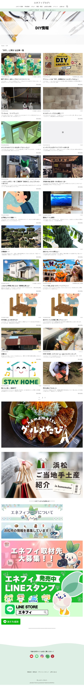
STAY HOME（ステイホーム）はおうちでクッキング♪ (59, 354)
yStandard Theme (33, 682)
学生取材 (27, 6)
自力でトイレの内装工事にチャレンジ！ (55, 320)
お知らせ (62, 6)
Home (3, 45)
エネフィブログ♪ (42, 2)
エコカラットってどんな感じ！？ (53, 113)
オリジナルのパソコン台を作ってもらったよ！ (15, 147)
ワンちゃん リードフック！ (10, 113)
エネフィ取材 (19, 6)
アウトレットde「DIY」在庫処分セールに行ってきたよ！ (61, 79)
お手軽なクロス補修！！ (8, 217)
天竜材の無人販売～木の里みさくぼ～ (54, 181)
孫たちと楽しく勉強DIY (8, 388)
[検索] (67, 7)
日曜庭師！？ (5, 251)
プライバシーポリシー (43, 672)
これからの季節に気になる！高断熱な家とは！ (15, 286)
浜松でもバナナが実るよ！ (51, 251)
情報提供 (29, 672)
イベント (55, 6)
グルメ (33, 6)
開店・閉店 (39, 6)
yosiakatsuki (41, 682)
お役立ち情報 (47, 6)
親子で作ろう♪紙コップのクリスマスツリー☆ (15, 79)
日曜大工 (4, 354)
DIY (7, 45)
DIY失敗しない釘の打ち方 (9, 320)
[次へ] (45, 398)
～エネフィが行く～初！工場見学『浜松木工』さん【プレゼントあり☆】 (20, 182)
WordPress (52, 682)
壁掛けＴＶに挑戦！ (49, 217)
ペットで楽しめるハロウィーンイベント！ (56, 286)
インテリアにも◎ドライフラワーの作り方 (56, 147)
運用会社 (35, 672)
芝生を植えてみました (50, 388)
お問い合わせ (53, 672)
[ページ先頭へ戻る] (48, 656)
